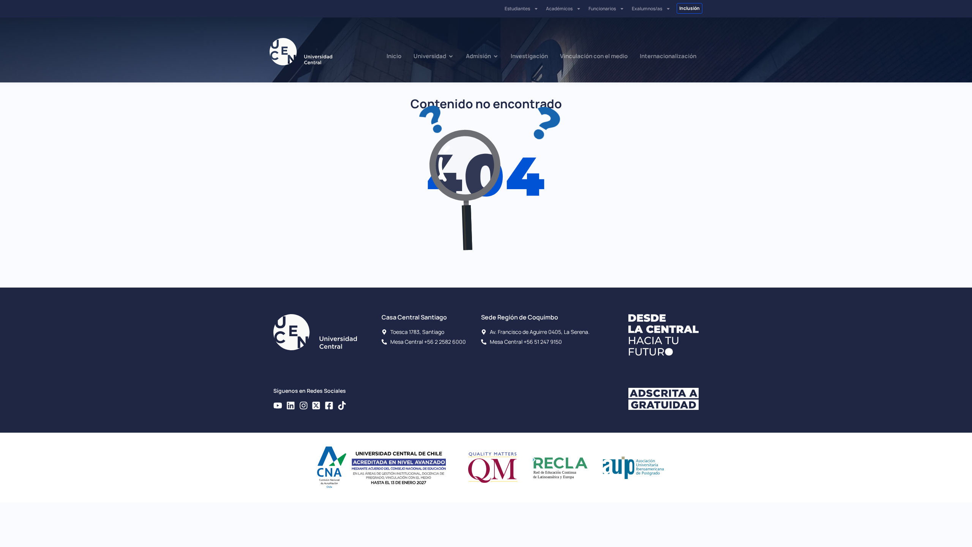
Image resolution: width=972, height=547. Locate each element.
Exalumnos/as (647, 8)
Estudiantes (517, 8)
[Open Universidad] (451, 56)
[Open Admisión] (496, 56)
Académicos (559, 8)
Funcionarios (602, 8)
